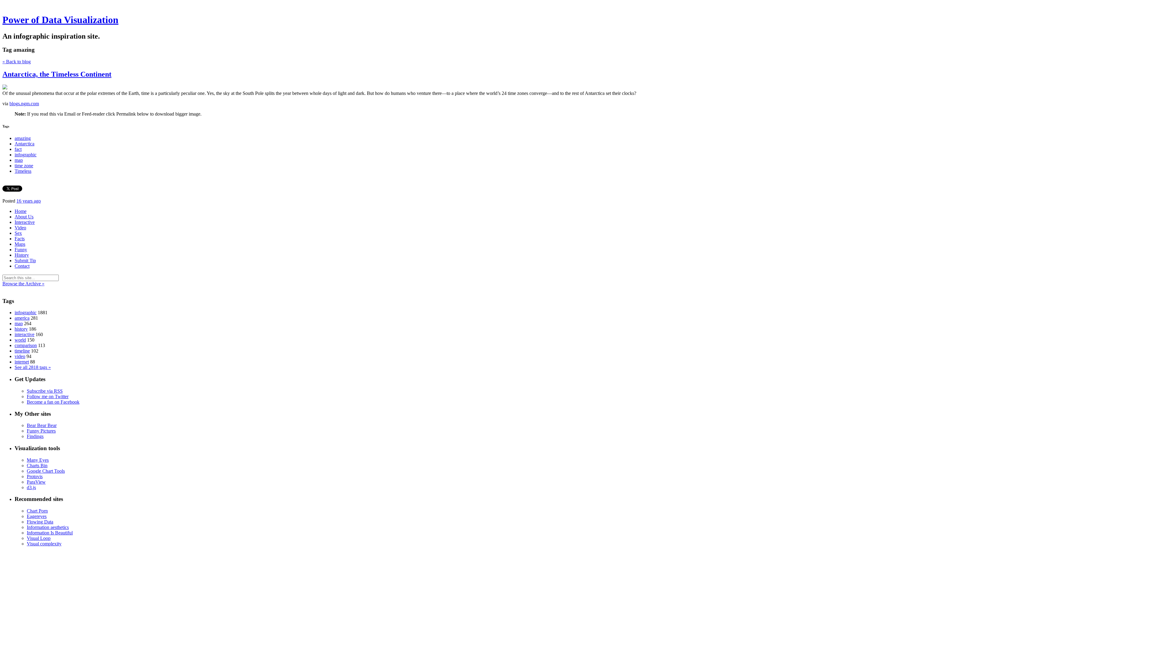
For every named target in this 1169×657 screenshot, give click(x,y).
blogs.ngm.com (24, 103)
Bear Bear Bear (42, 425)
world (20, 339)
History (22, 255)
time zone (24, 165)
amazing (23, 138)
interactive (24, 334)
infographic (26, 154)
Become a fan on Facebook (53, 402)
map (19, 160)
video (20, 356)
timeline (22, 350)
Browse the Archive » (23, 283)
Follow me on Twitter (47, 396)
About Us (24, 216)
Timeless (23, 171)
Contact (22, 266)
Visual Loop (39, 538)
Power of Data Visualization (60, 19)
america (22, 318)
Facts (20, 238)
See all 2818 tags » (33, 367)
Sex (18, 233)
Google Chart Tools (46, 471)
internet (22, 361)
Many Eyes (38, 460)
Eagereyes (37, 516)
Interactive (25, 222)
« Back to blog (16, 61)
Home (20, 211)
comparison (26, 345)
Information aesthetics (48, 527)
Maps (20, 244)
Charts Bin (37, 465)
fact (18, 149)
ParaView (36, 482)
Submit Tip (25, 260)
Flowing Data (40, 521)
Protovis (35, 476)
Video (20, 227)
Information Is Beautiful (50, 532)
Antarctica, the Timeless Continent (56, 74)
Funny (21, 249)
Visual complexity (44, 543)
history (21, 329)
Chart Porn (37, 510)
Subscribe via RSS (45, 391)
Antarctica (24, 143)
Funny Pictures (41, 430)
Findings (35, 436)
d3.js (31, 487)
